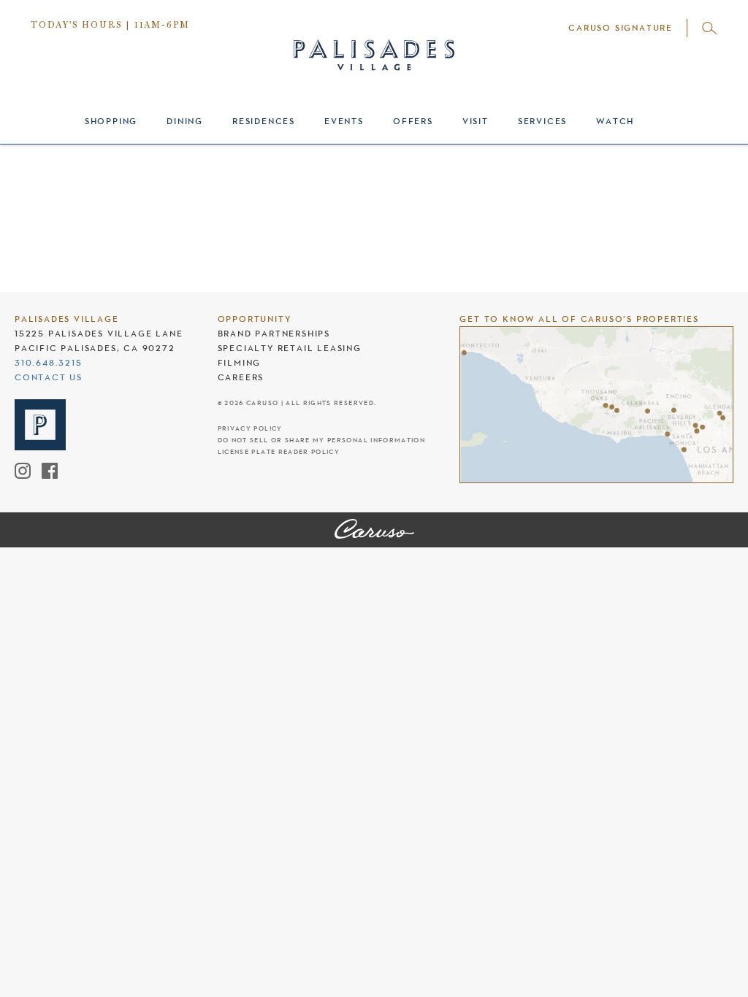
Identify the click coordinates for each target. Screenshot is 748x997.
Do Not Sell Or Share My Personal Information (321, 440)
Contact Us (49, 377)
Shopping (111, 121)
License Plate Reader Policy (279, 452)
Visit (475, 121)
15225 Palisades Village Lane (99, 333)
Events (344, 121)
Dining (185, 121)
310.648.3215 (49, 363)
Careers (241, 377)
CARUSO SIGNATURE (620, 28)
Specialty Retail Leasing (290, 348)
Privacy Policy (250, 429)
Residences (263, 121)
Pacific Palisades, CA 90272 (95, 348)
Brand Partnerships (274, 333)
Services (542, 121)
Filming (240, 363)
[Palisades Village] (374, 530)
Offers (413, 121)
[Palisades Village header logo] (374, 42)
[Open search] (709, 28)
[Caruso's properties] (596, 404)
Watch (615, 121)
